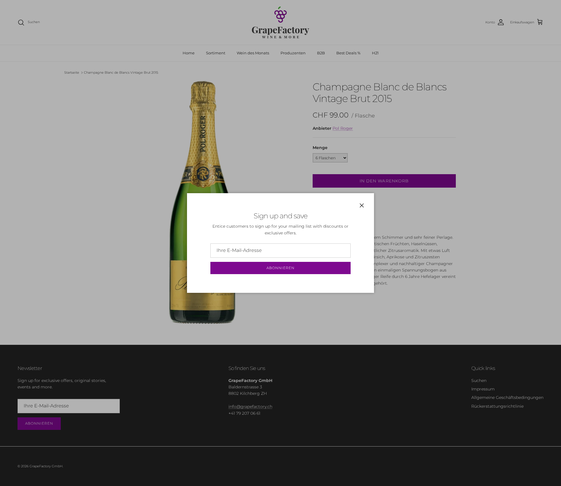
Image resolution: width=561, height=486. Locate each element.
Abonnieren (280, 268)
